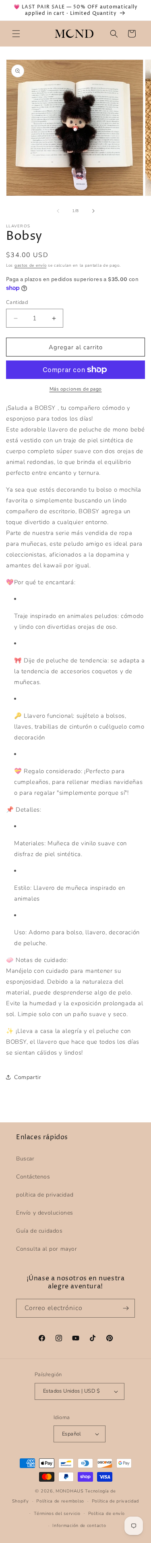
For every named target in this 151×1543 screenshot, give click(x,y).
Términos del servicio (57, 1514)
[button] (16, 34)
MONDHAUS (70, 1491)
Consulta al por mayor (46, 1249)
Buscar (25, 1158)
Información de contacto (79, 1526)
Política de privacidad (115, 1501)
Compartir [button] (27, 1077)
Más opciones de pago (76, 389)
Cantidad (17, 302)
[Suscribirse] (125, 1308)
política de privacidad (44, 1195)
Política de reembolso (60, 1501)
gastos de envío (30, 265)
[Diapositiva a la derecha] (93, 211)
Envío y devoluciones (44, 1213)
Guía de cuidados (39, 1231)
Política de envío (106, 1514)
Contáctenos (33, 1177)
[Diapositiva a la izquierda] (58, 211)
